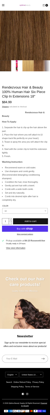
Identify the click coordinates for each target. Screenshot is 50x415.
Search (9, 382)
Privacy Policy (38, 382)
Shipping (5, 107)
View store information (15, 248)
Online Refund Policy (22, 382)
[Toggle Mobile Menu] (5, 5)
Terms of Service (32, 387)
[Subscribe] (44, 359)
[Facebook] (23, 394)
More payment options (25, 234)
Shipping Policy (17, 387)
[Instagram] (27, 394)
